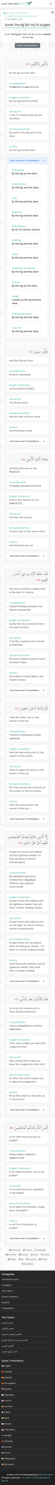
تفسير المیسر (7, 1322)
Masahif (5, 1302)
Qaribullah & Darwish (24, 268)
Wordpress (28, 1264)
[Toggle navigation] (50, 4)
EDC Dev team (46, 1474)
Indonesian (9, 1429)
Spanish (8, 1377)
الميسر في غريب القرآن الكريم (15, 1339)
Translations (8, 1308)
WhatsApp (41, 1250)
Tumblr (45, 1254)
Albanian (8, 1441)
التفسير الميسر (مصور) (12, 1334)
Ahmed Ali (15, 111)
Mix (22, 1259)
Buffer (35, 1254)
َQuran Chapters (10, 1296)
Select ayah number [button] (26, 45)
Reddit (13, 1259)
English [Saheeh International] (22, 16)
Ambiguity (7, 1285)
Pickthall (16, 240)
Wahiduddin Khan (22, 313)
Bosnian (8, 1446)
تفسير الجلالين (8, 1328)
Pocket (44, 1259)
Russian (8, 1389)
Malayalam (9, 1458)
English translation (19, 97)
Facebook (15, 1250)
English (7, 1365)
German (8, 1406)
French (7, 1400)
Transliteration (17, 83)
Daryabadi (18, 170)
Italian (7, 1412)
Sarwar (16, 282)
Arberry (13, 146)
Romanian (9, 1464)
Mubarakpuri (19, 226)
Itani (14, 198)
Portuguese (10, 1383)
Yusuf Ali (16, 327)
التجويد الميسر (8, 1345)
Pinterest (12, 1254)
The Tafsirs (7, 1290)
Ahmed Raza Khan (19, 129)
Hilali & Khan (19, 184)
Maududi (17, 212)
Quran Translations (18, 13)
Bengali (7, 1435)
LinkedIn (24, 1254)
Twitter (28, 1250)
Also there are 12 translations (24, 160)
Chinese (8, 1371)
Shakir (15, 296)
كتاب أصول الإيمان (9, 1351)
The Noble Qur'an (10, 1279)
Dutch (7, 1452)
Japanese (9, 1394)
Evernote (32, 1259)
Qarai (15, 254)
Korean (7, 1423)
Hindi (6, 1418)
